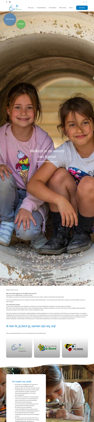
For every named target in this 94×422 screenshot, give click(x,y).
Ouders (71, 7)
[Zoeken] (83, 2)
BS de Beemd (52, 7)
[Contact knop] (86, 2)
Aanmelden (82, 7)
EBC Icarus (31, 7)
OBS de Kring (62, 7)
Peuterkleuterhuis (41, 7)
